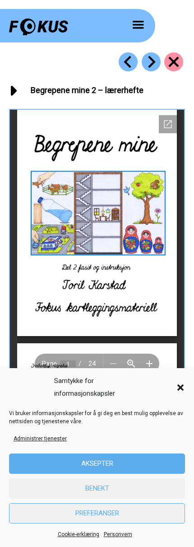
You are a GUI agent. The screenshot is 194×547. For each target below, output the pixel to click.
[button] (180, 387)
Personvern (118, 534)
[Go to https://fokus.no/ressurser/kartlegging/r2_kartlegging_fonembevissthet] (151, 62)
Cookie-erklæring (78, 534)
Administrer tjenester (40, 438)
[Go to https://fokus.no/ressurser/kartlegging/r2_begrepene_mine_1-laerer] (128, 62)
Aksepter (97, 463)
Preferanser (97, 513)
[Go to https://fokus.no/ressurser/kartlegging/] (173, 62)
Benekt (97, 488)
